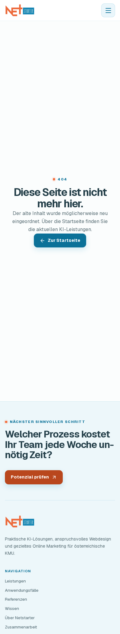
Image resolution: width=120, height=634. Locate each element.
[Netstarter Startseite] (20, 10)
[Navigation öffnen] (108, 10)
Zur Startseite (64, 240)
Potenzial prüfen (30, 477)
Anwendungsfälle (21, 590)
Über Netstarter (20, 617)
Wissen (12, 608)
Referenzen (16, 599)
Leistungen (15, 581)
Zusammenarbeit (21, 627)
